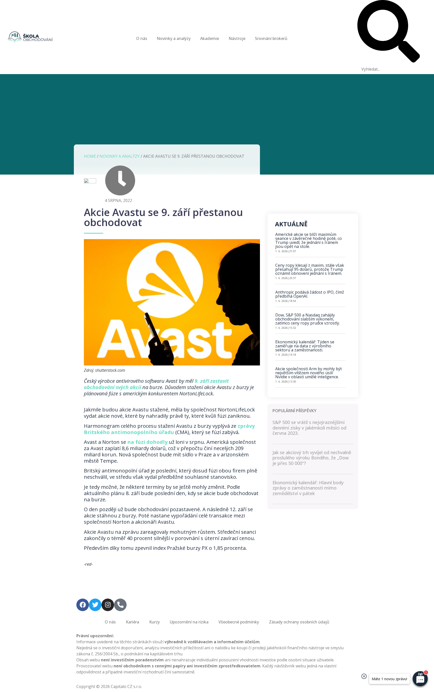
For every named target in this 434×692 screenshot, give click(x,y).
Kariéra (132, 622)
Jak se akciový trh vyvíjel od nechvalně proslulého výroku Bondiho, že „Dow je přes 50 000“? (312, 457)
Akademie (209, 38)
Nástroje (237, 38)
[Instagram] (107, 605)
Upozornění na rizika (189, 622)
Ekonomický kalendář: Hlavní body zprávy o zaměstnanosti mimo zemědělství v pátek (308, 488)
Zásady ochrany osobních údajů (299, 622)
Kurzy (154, 622)
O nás (141, 38)
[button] (388, 32)
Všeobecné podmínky (239, 622)
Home (90, 156)
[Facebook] (82, 605)
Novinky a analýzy (174, 38)
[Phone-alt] (120, 605)
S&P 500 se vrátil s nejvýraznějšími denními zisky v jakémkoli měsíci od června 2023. (309, 427)
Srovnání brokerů (271, 38)
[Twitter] (95, 605)
